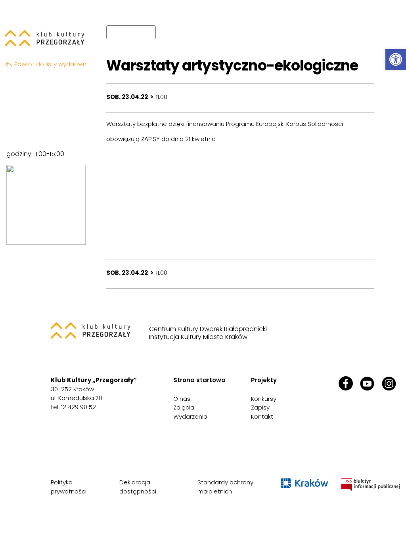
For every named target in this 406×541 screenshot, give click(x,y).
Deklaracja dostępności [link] (137, 486)
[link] (395, 59)
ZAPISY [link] (150, 139)
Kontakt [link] (262, 416)
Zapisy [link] (260, 407)
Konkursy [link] (263, 398)
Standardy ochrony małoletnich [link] (225, 486)
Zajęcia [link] (183, 407)
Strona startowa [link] (199, 380)
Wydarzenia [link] (190, 416)
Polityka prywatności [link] (68, 486)
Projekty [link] (264, 380)
